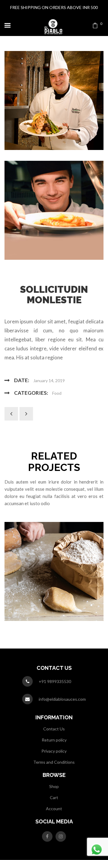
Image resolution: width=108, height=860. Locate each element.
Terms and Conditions (54, 762)
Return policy (54, 739)
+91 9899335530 (55, 681)
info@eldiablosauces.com (62, 699)
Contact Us (54, 728)
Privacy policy (54, 751)
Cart (54, 797)
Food (57, 393)
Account (54, 808)
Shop (54, 786)
